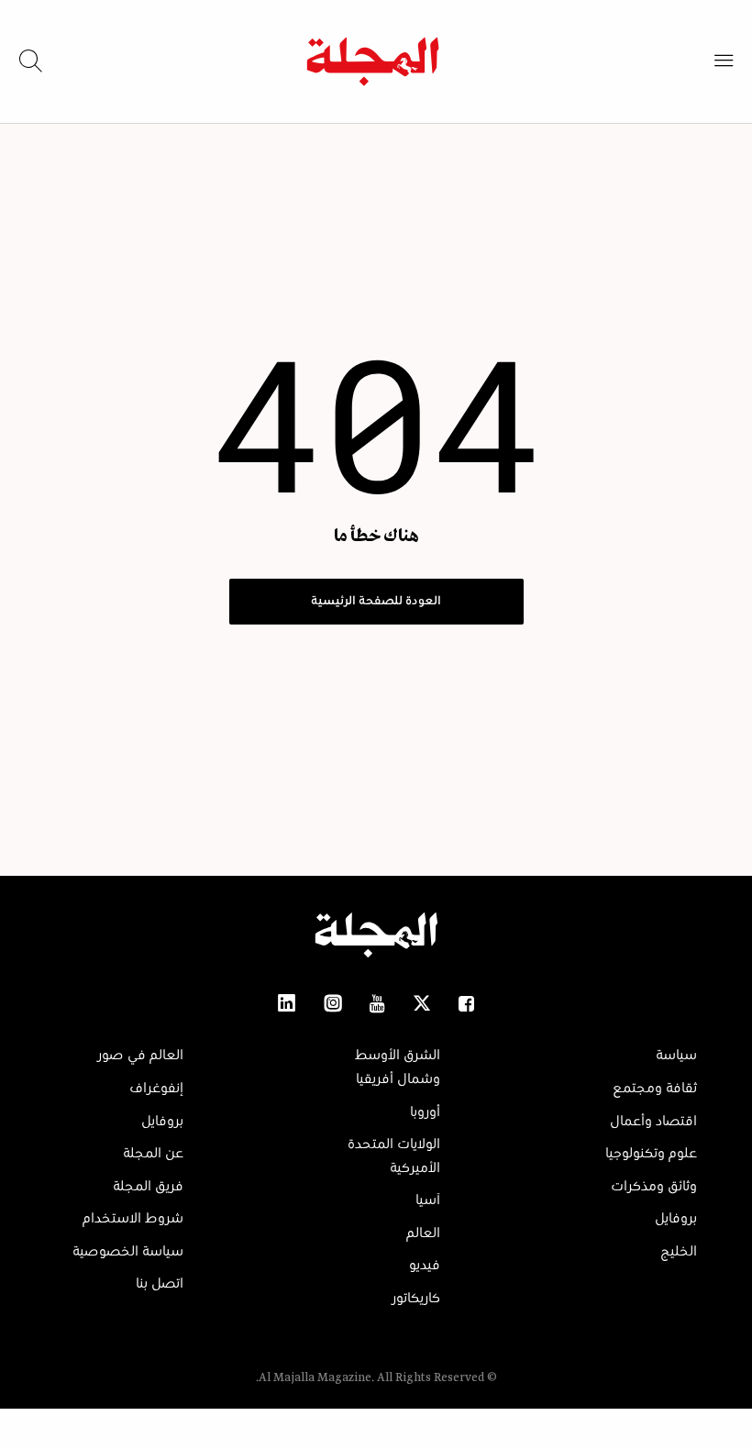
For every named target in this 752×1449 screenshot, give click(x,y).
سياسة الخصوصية (127, 1251)
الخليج (678, 1251)
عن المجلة (153, 1153)
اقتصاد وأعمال (653, 1121)
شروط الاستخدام (133, 1218)
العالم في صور (140, 1055)
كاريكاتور (416, 1298)
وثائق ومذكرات (654, 1186)
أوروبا (425, 1112)
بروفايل (676, 1218)
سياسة (676, 1055)
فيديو (424, 1265)
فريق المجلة (148, 1186)
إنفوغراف (156, 1088)
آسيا (427, 1200)
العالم (423, 1233)
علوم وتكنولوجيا (651, 1153)
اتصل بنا (159, 1284)
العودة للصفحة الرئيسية (376, 601)
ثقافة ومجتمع (655, 1088)
